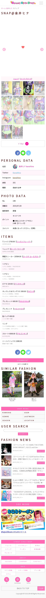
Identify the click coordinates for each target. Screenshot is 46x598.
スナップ (8, 549)
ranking (6, 413)
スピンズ (31, 291)
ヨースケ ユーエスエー (28, 79)
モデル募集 (9, 570)
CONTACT (37, 561)
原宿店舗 (37, 549)
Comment (23, 360)
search (23, 434)
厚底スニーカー (14, 79)
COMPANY (23, 561)
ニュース (8, 545)
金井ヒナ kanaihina (26, 166)
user (26, 413)
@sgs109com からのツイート (13, 531)
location (29, 420)
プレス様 (37, 570)
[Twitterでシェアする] (28, 352)
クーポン (23, 549)
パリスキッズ (19, 284)
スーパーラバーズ (17, 249)
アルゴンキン (22, 333)
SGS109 (8, 561)
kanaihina (17, 177)
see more (23, 504)
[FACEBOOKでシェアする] (17, 152)
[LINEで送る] (23, 152)
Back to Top (23, 588)
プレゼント (9, 553)
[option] (23, 49)
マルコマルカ (24, 301)
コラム (8, 574)
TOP (41, 588)
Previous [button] (4, 49)
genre (5, 416)
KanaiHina (17, 172)
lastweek (29, 416)
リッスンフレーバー (24, 241)
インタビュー (23, 545)
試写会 (37, 545)
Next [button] (42, 49)
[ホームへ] (23, 3)
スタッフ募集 (23, 570)
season (6, 420)
